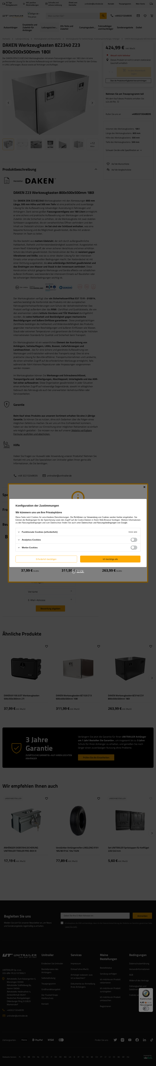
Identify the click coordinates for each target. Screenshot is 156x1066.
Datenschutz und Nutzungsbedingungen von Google (104, 523)
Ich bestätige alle (110, 558)
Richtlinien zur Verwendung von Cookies (91, 517)
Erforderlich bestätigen (46, 558)
